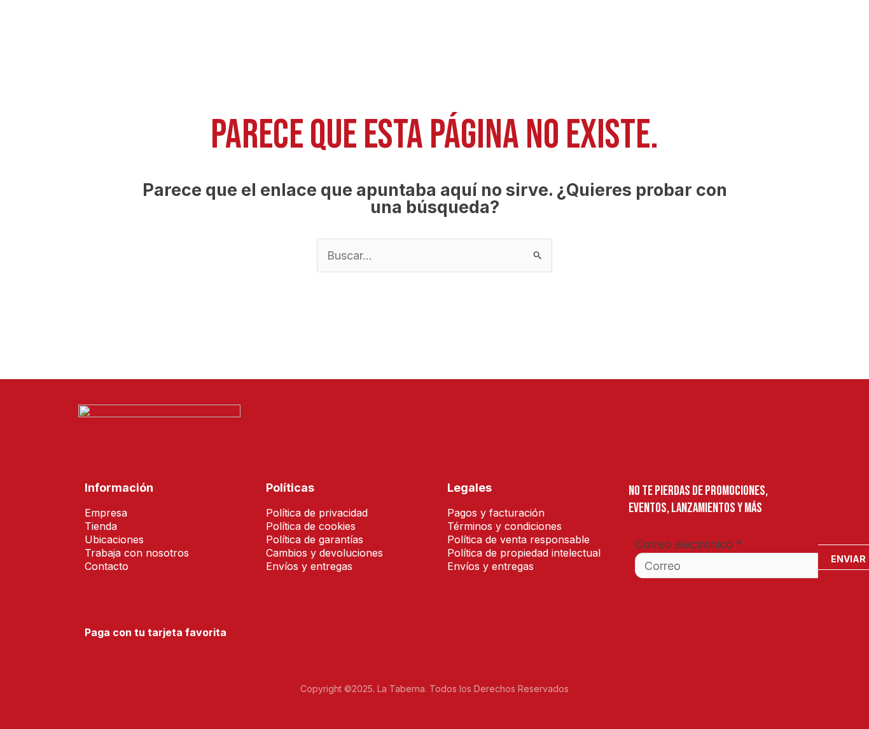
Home (254, 29)
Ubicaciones (567, 29)
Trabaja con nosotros (666, 29)
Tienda (300, 29)
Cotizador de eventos (384, 29)
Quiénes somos (487, 29)
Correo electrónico (688, 544)
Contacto (759, 29)
